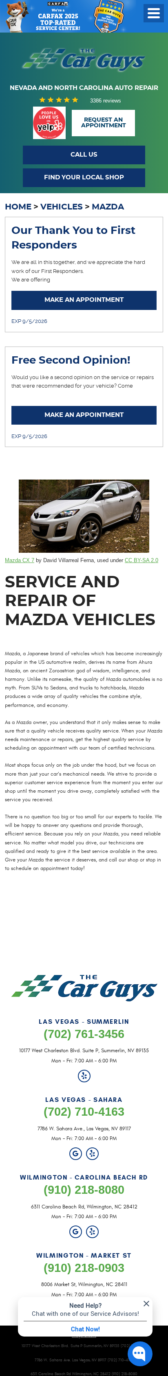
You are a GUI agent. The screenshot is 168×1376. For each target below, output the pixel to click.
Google (75, 1153)
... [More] (62, 280)
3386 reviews (105, 101)
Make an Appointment (84, 300)
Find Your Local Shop (84, 177)
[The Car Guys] (84, 60)
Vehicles (61, 207)
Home (18, 207)
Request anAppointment (103, 123)
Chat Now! (85, 1329)
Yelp (84, 1076)
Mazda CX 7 (19, 560)
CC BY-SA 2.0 (141, 560)
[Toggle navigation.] (154, 13)
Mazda (108, 207)
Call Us (84, 155)
